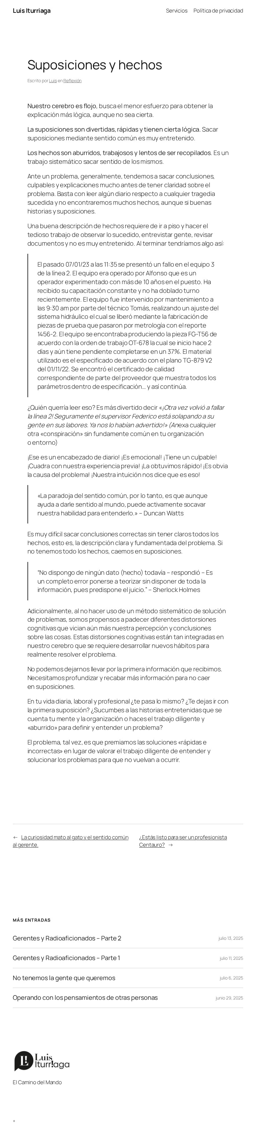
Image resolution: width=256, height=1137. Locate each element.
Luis (53, 80)
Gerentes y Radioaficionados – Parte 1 (66, 957)
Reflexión (72, 80)
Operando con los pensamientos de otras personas (85, 997)
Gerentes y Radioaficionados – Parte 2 (67, 938)
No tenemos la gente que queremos (64, 977)
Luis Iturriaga (31, 10)
